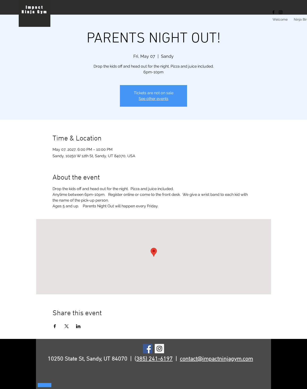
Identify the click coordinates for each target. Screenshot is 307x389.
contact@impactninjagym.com (216, 359)
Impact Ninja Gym (34, 9)
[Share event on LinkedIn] (78, 326)
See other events (153, 98)
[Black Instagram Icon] (280, 12)
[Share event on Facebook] (55, 326)
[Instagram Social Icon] (159, 348)
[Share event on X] (66, 326)
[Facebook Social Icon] (147, 348)
